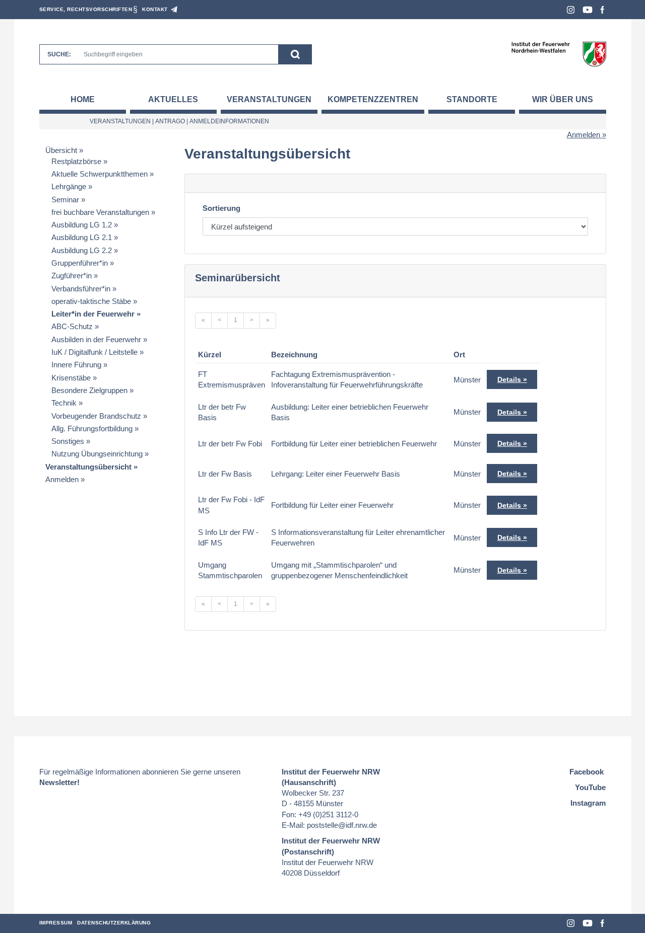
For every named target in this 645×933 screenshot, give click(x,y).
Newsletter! (59, 782)
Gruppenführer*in (79, 263)
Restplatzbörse (76, 161)
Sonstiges (67, 441)
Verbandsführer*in (80, 288)
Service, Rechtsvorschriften (86, 9)
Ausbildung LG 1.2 (81, 224)
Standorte (471, 99)
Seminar (65, 199)
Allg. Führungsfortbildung (92, 428)
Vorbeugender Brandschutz (96, 416)
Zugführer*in (71, 275)
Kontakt (155, 9)
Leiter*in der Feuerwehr (93, 313)
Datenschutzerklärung (114, 922)
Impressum (56, 922)
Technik (64, 403)
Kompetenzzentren (373, 99)
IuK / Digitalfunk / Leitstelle (94, 352)
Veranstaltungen (269, 99)
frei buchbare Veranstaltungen (100, 212)
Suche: (59, 54)
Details (509, 379)
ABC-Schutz (72, 326)
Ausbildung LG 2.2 (81, 250)
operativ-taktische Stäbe (91, 301)
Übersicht (61, 150)
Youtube (588, 10)
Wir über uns (562, 99)
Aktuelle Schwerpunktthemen (99, 174)
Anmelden (583, 134)
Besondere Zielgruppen (89, 390)
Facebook (602, 10)
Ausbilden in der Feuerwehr (96, 339)
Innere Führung (76, 364)
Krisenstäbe (71, 377)
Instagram (570, 10)
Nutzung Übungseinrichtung (97, 453)
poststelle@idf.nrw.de (342, 825)
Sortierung (221, 208)
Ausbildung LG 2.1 (81, 237)
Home (83, 99)
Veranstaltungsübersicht (88, 466)
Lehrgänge (68, 186)
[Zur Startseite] (558, 53)
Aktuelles (173, 99)
